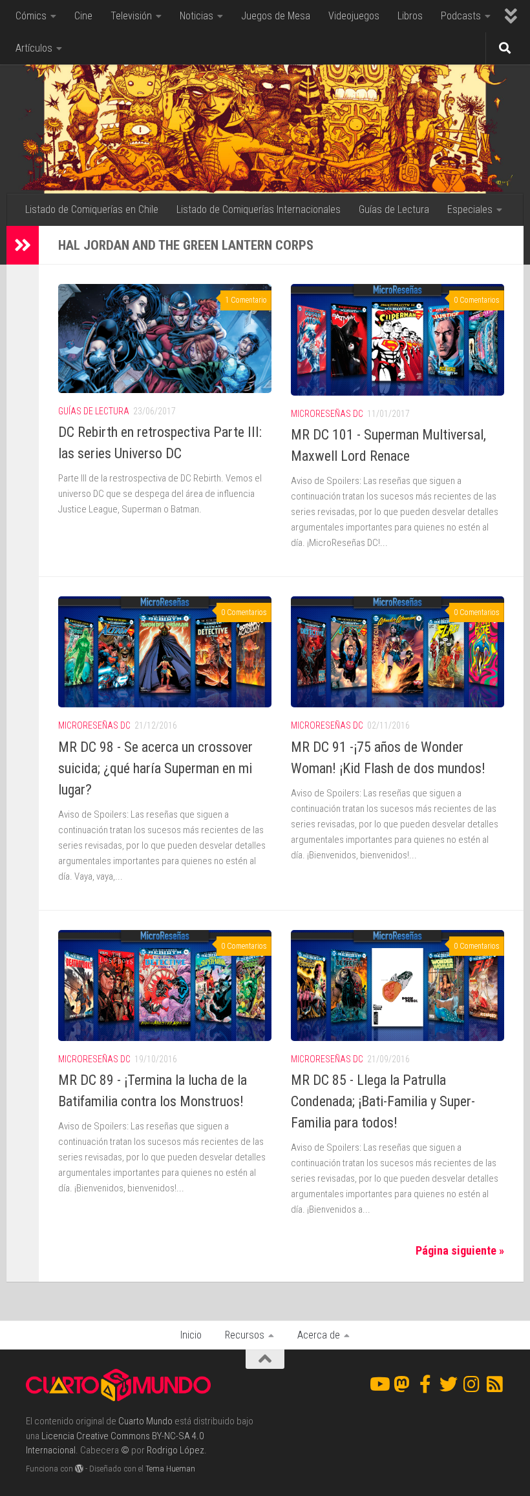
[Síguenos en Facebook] (425, 1384)
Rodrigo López (175, 1450)
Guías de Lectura (394, 209)
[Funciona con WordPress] (79, 1468)
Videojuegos (353, 16)
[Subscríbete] (495, 1384)
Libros (410, 16)
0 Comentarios (477, 300)
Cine (83, 16)
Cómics (31, 16)
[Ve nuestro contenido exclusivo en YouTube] (379, 1384)
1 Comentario (246, 300)
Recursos (244, 1335)
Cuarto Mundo (145, 1421)
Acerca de (318, 1335)
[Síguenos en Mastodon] (402, 1384)
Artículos (34, 48)
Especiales (470, 209)
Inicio (191, 1335)
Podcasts (461, 16)
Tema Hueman (170, 1468)
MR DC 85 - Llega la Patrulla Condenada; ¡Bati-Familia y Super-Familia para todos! (383, 1101)
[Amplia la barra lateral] (22, 245)
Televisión (131, 16)
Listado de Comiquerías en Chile (91, 209)
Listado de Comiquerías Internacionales (258, 209)
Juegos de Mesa (275, 16)
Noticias (196, 16)
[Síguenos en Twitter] (449, 1384)
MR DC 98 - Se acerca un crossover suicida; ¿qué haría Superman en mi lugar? (155, 768)
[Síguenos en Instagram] (472, 1384)
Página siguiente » (460, 1250)
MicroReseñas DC (327, 414)
